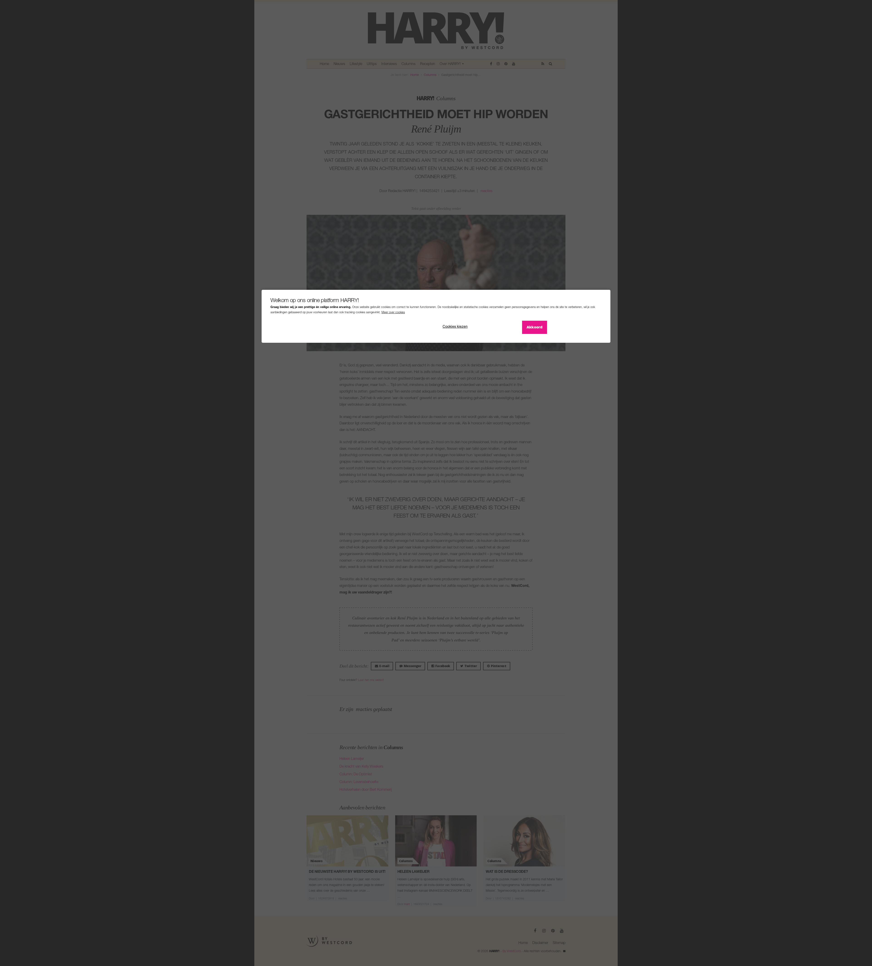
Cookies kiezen (455, 327)
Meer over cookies (393, 312)
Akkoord (534, 327)
